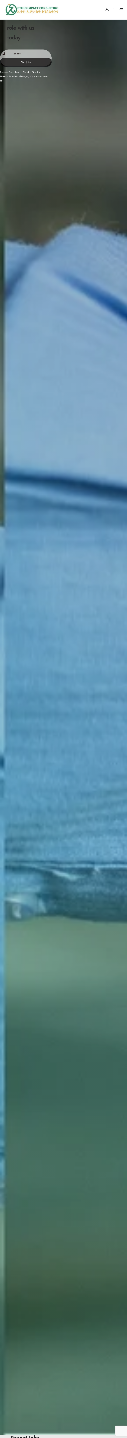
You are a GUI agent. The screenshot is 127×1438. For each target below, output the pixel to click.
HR (1, 80)
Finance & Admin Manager (14, 76)
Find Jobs (26, 62)
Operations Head (39, 76)
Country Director (31, 72)
